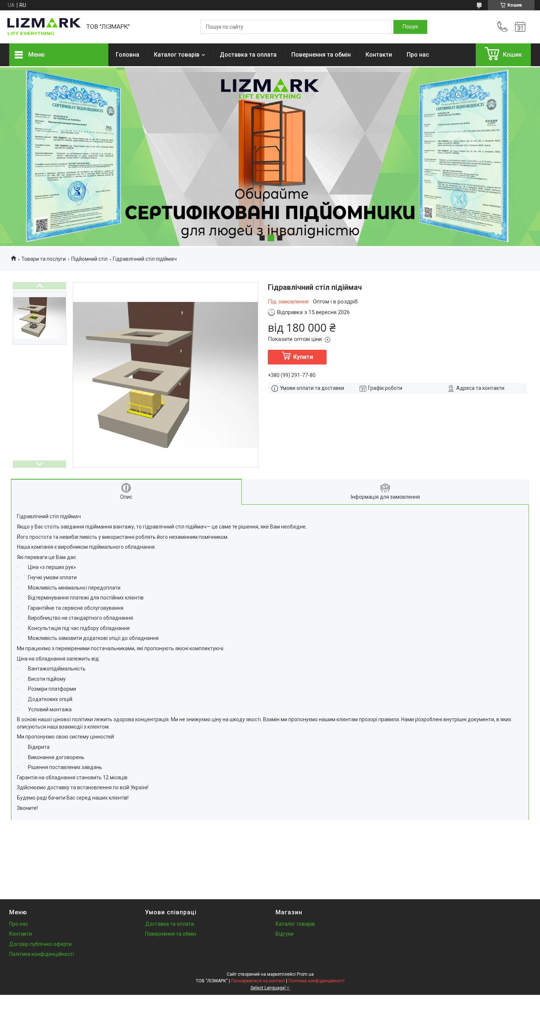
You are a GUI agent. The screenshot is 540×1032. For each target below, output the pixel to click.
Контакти (379, 54)
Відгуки (285, 934)
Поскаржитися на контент (258, 980)
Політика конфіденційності (41, 954)
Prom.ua (305, 974)
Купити (303, 356)
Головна (127, 54)
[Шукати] (410, 27)
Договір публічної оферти (40, 944)
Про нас (418, 54)
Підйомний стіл (89, 259)
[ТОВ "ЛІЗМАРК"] (44, 26)
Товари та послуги (43, 259)
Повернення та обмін (321, 54)
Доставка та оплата (248, 54)
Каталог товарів (176, 54)
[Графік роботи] (520, 26)
